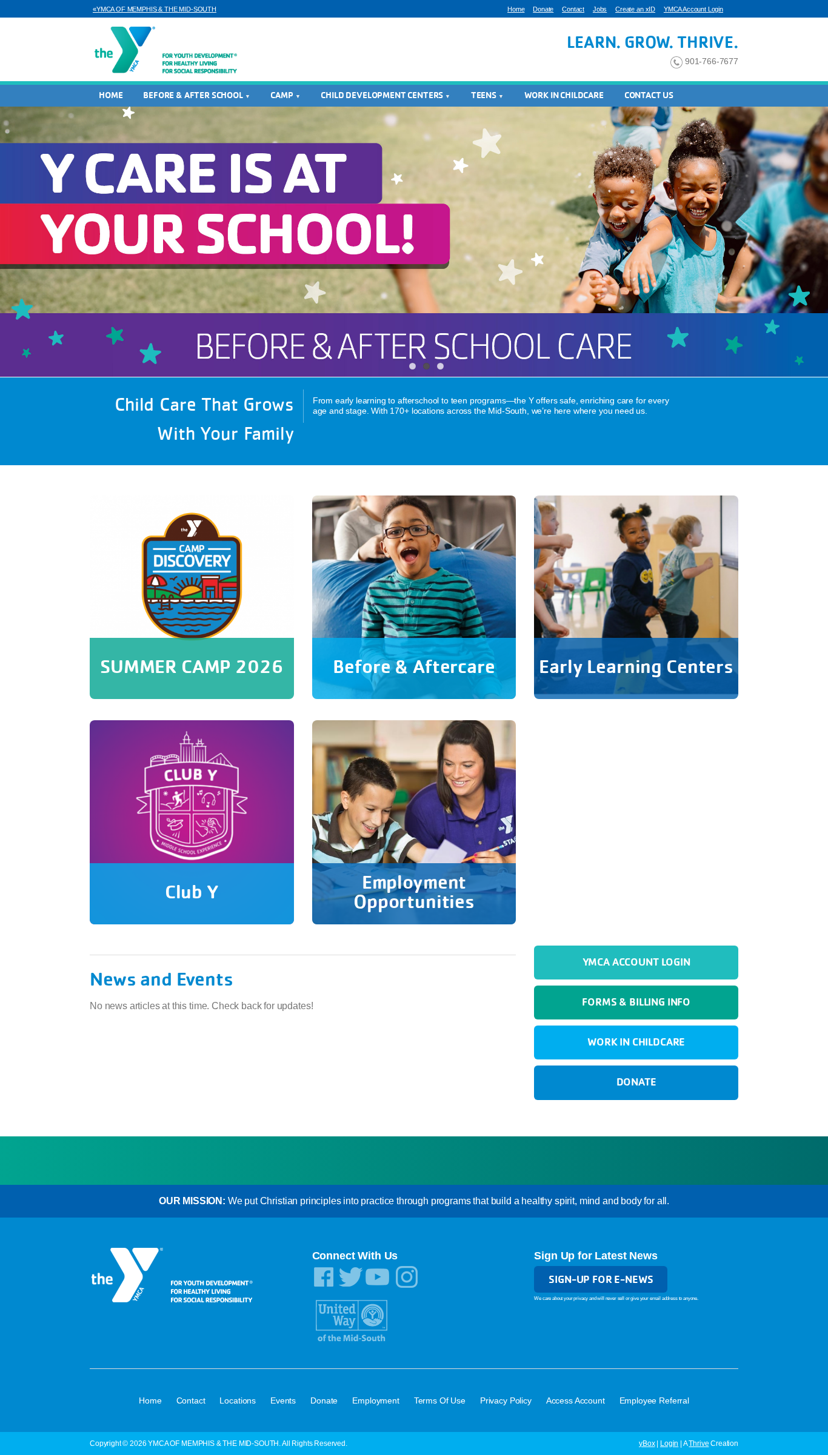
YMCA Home (164, 51)
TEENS (484, 95)
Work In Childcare (636, 1041)
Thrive (699, 1443)
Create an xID (635, 9)
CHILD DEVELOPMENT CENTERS (383, 95)
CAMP (282, 95)
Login (669, 1443)
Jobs (600, 9)
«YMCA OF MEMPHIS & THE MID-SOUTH (154, 9)
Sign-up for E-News (601, 1279)
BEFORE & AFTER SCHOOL (193, 95)
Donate (543, 9)
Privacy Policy (506, 1400)
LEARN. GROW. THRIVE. (652, 41)
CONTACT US (648, 95)
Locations (237, 1400)
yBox (647, 1443)
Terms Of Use (440, 1400)
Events (283, 1400)
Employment (375, 1400)
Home (515, 9)
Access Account (575, 1400)
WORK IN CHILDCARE (564, 95)
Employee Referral (654, 1400)
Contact (573, 9)
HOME (110, 95)
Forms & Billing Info (636, 1001)
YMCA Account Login (693, 9)
